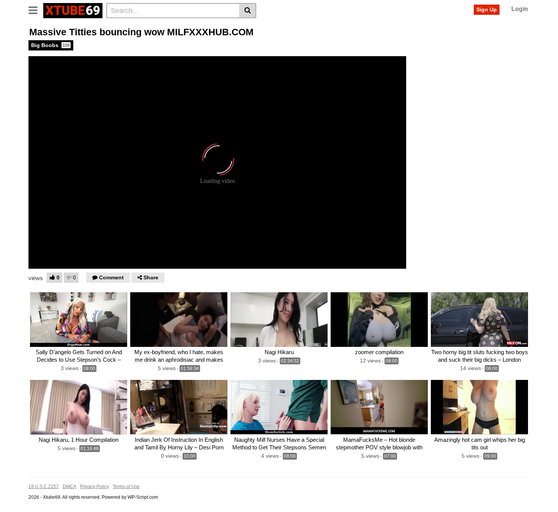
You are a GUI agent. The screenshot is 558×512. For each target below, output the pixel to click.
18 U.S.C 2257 (43, 486)
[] (247, 10)
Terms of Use (126, 486)
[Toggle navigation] (35, 9)
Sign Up (486, 9)
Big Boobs (50, 45)
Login (519, 9)
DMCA (69, 486)
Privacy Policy (94, 486)
